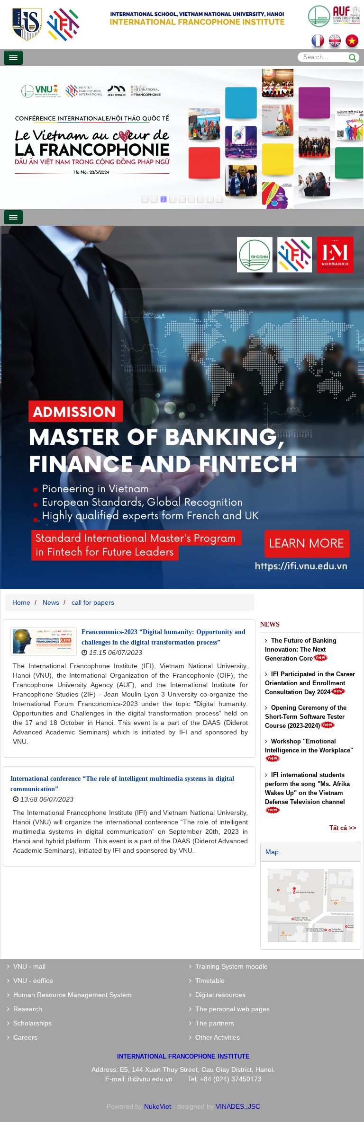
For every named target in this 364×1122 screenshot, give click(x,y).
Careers (23, 1037)
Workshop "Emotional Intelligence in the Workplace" (309, 746)
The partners (212, 1023)
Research (25, 1009)
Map (272, 852)
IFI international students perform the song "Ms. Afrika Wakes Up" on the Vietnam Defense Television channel (307, 788)
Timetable (208, 980)
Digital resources (218, 994)
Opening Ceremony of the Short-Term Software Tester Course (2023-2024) (305, 716)
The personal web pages (230, 1009)
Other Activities (215, 1037)
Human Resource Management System (70, 994)
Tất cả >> (342, 827)
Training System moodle (229, 966)
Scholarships (30, 1023)
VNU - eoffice (31, 980)
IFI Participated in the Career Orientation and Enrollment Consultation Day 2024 (310, 683)
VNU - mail (27, 966)
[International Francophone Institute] (45, 24)
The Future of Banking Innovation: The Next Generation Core (301, 649)
